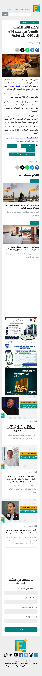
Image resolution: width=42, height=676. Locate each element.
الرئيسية (27, 9)
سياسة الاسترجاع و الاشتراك (25, 666)
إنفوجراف (8, 9)
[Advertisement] (21, 312)
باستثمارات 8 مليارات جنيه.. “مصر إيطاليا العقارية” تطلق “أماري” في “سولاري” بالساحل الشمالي (21, 479)
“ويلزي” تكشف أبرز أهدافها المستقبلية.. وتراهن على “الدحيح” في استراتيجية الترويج (21, 428)
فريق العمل (24, 663)
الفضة (30, 149)
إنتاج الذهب (28, 145)
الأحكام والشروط (11, 663)
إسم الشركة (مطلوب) (29, 598)
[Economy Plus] (36, 8)
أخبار (21, 9)
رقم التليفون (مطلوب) (29, 607)
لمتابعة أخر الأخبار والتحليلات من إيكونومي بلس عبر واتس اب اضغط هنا (22, 139)
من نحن (34, 663)
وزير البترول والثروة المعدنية (21, 86)
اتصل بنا (9, 666)
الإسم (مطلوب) (31, 616)
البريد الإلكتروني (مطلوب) (27, 588)
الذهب (20, 80)
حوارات (16, 9)
